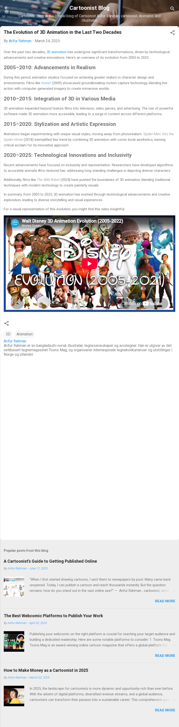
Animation (25, 334)
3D (8, 334)
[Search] (172, 9)
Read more (165, 601)
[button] (172, 33)
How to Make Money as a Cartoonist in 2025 (46, 670)
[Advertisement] (89, 499)
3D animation (57, 52)
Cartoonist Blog (89, 8)
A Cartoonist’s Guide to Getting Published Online (50, 561)
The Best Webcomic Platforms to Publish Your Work (53, 615)
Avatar (46, 83)
